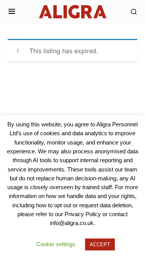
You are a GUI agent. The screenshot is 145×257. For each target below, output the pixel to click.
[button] (12, 11)
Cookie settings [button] (55, 244)
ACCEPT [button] (100, 244)
